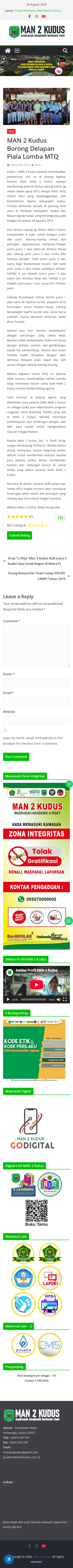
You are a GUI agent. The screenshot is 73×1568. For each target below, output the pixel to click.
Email (8, 693)
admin (37, 164)
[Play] (8, 999)
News (11, 131)
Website (9, 712)
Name (9, 674)
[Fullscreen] (65, 999)
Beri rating (14, 525)
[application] (36, 984)
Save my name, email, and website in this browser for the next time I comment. (33, 741)
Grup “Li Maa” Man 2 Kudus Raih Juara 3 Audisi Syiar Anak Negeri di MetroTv (37, 561)
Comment (11, 621)
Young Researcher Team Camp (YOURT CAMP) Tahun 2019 (36, 576)
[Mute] (59, 999)
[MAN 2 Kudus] (7, 50)
